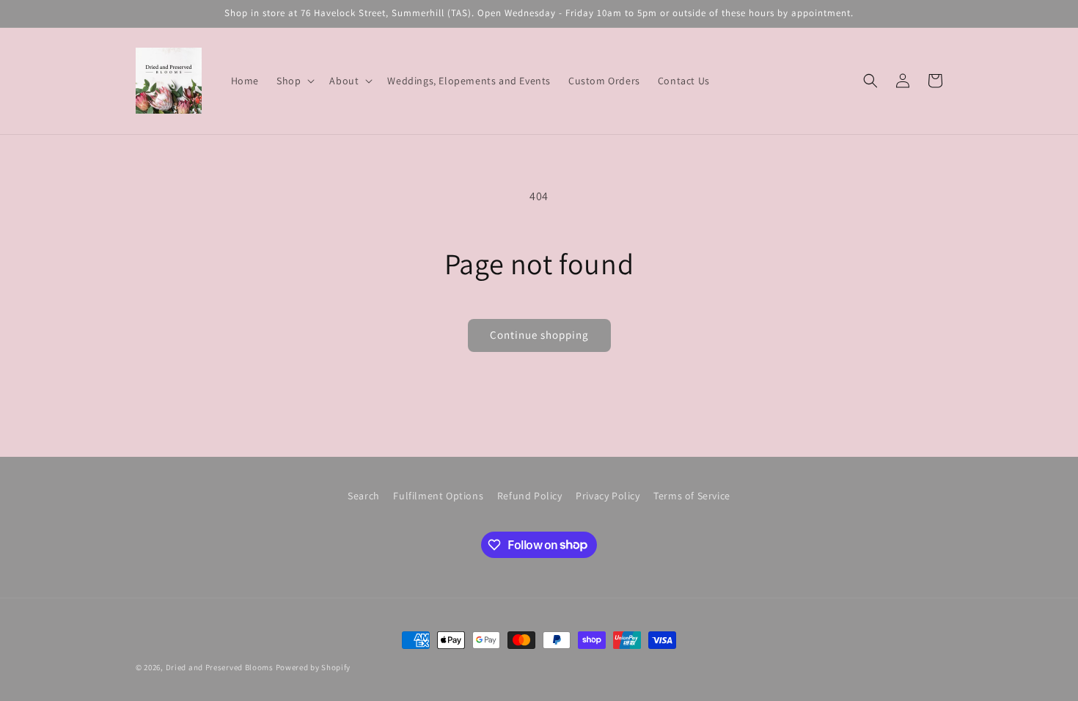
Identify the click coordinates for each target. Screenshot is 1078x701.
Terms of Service (691, 495)
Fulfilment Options (438, 495)
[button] (294, 80)
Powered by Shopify (313, 667)
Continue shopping (539, 335)
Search (364, 495)
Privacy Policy (607, 495)
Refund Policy (529, 495)
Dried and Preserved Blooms (220, 667)
